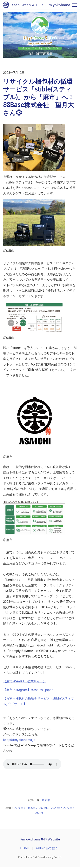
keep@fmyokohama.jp (19, 740)
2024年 (43, 808)
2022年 (67, 808)
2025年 (31, 808)
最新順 (46, 800)
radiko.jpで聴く (47, 848)
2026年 (18, 808)
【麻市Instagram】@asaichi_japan (28, 690)
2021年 (39, 812)
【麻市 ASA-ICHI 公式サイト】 (24, 681)
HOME (25, 848)
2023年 (55, 808)
